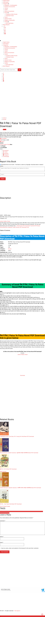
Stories (6, 21)
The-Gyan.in (17, 610)
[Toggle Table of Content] (1, 234)
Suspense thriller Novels (11, 14)
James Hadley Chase (5, 144)
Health (6, 9)
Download (22, 375)
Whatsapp (6, 156)
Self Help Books (9, 23)
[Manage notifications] (42, 614)
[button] (19, 69)
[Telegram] (5, 33)
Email (1, 542)
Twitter (6, 152)
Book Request (6, 24)
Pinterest (6, 153)
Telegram (6, 155)
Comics (6, 8)
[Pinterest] (3, 79)
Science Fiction (8, 18)
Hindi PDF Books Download (22, 511)
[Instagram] (3, 76)
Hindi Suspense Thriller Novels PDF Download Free (17, 227)
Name (2, 536)
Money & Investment (9, 11)
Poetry (6, 17)
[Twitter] (3, 74)
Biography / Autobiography (11, 5)
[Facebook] (3, 73)
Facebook (6, 150)
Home (4, 118)
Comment (2, 520)
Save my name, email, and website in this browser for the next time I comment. (20, 548)
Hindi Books (6, 2)
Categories (5, 3)
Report (2, 141)
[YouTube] (3, 77)
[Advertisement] (22, 91)
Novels (6, 12)
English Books (6, 0)
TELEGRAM (3, 138)
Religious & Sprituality (10, 20)
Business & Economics (10, 6)
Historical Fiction (10, 15)
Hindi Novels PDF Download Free (24, 225)
